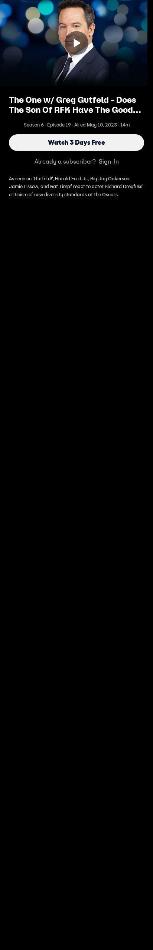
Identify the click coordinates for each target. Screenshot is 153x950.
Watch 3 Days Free (76, 142)
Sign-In (109, 161)
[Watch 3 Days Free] (76, 43)
